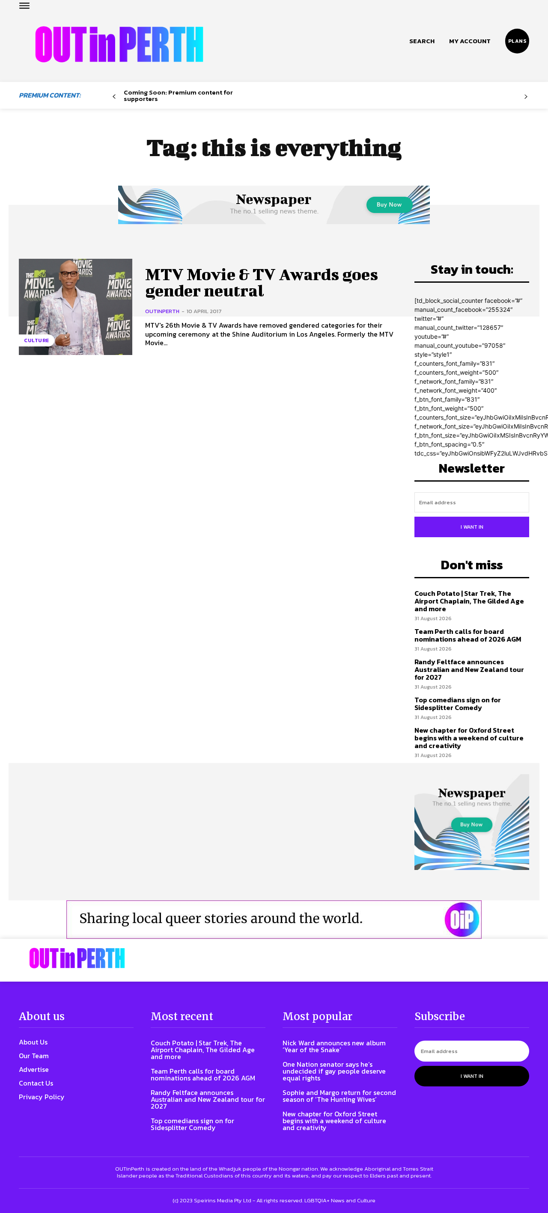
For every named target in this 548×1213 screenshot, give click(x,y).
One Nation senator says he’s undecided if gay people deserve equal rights (334, 1071)
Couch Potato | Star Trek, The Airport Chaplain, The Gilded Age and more (469, 600)
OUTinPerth (162, 311)
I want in (472, 527)
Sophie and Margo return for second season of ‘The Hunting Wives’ (339, 1095)
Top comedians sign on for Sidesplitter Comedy (457, 704)
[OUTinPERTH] (119, 44)
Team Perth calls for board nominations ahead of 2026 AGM (467, 635)
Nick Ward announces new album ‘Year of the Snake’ (334, 1046)
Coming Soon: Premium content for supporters (178, 95)
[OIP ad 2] (274, 919)
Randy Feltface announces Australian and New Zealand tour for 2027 (469, 669)
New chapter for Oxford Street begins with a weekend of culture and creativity (469, 737)
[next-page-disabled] (526, 97)
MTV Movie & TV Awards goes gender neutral (261, 282)
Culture (36, 340)
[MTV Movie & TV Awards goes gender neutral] (75, 307)
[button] (422, 41)
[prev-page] (114, 97)
